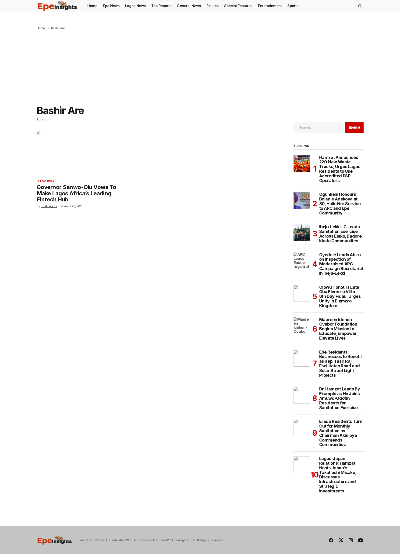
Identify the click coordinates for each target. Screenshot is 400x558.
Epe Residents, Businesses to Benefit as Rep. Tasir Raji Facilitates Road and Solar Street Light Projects (340, 364)
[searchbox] (318, 127)
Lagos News (46, 181)
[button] (360, 5)
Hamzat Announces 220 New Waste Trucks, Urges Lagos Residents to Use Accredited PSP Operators (339, 169)
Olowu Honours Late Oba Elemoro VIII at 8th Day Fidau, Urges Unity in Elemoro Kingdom (340, 296)
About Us (86, 540)
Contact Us (102, 540)
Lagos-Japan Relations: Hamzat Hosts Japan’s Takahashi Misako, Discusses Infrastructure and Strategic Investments (337, 474)
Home (41, 28)
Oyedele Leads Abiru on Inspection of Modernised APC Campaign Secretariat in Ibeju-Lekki (341, 264)
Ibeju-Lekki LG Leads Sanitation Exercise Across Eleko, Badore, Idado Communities (341, 234)
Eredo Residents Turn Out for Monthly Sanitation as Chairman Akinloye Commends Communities (340, 433)
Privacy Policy (148, 540)
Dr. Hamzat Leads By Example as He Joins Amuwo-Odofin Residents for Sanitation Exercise (339, 398)
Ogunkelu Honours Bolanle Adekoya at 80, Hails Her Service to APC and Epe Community (340, 203)
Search (354, 127)
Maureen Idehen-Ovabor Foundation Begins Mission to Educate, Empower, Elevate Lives (338, 328)
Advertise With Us (124, 540)
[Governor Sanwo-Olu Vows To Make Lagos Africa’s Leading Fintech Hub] (77, 153)
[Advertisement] (200, 65)
